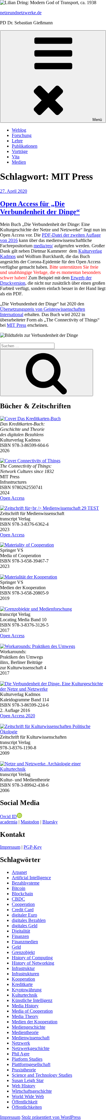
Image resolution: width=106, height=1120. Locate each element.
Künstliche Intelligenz (32, 1000)
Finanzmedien (25, 941)
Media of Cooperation (32, 1011)
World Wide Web (28, 1096)
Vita (15, 156)
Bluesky (50, 821)
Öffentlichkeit (24, 1101)
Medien (19, 162)
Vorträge (20, 151)
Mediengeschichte (28, 1027)
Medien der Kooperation (34, 1021)
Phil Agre (20, 1053)
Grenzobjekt (23, 952)
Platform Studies (27, 1059)
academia (8, 821)
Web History (23, 1085)
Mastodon (30, 821)
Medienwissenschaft (30, 1037)
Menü (97, 119)
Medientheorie (25, 1032)
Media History (25, 1005)
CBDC (18, 898)
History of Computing (32, 957)
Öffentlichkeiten (27, 1107)
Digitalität (21, 930)
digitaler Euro (24, 914)
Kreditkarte (22, 984)
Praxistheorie (24, 1069)
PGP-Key (33, 847)
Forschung (22, 135)
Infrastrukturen (25, 973)
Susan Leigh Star (28, 1080)
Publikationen (24, 146)
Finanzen (20, 936)
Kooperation (23, 979)
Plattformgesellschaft (31, 1064)
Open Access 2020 (17, 715)
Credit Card (23, 909)
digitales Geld (24, 925)
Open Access (12, 498)
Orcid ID (8, 816)
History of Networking (33, 963)
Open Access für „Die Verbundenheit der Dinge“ (40, 208)
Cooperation (23, 904)
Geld (16, 946)
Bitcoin (18, 888)
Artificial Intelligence (31, 877)
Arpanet (19, 872)
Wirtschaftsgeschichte (32, 1091)
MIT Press (16, 325)
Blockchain (22, 893)
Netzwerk (21, 1043)
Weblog (19, 130)
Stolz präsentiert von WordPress (51, 1117)
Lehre (17, 140)
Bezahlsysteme (25, 882)
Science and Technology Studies (42, 1075)
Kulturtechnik (24, 995)
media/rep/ (43, 245)
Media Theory (25, 1016)
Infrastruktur (23, 968)
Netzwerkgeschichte (30, 1048)
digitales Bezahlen (29, 920)
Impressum (10, 847)
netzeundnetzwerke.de (21, 12)
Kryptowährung (27, 989)
